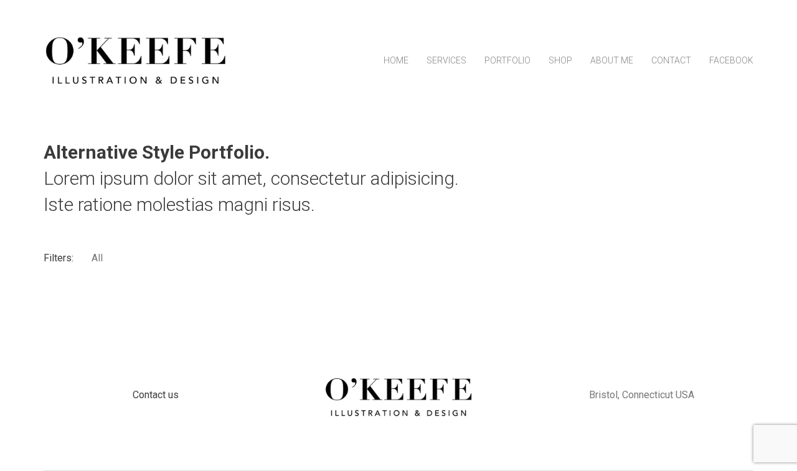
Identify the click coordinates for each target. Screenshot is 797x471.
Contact (671, 60)
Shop (560, 60)
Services (446, 60)
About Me (611, 60)
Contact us (156, 395)
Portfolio (507, 60)
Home (396, 60)
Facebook (731, 60)
